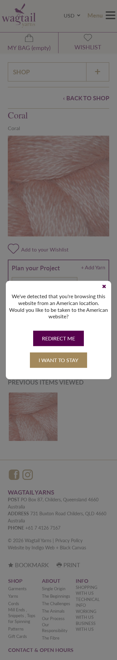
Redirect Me (58, 338)
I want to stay (58, 360)
